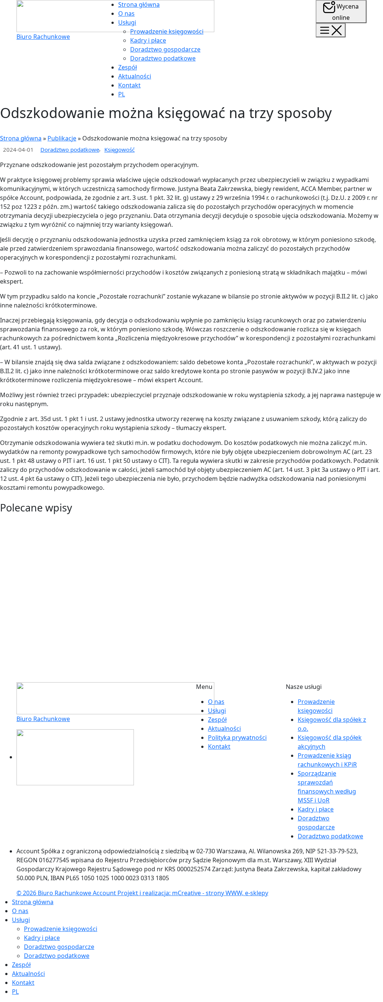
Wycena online (345, 12)
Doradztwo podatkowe (163, 58)
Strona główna (139, 4)
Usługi (127, 22)
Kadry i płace (148, 40)
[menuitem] (121, 94)
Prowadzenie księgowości (166, 31)
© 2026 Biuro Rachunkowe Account (66, 893)
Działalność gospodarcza (136, 652)
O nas (126, 13)
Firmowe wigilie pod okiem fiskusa (67, 638)
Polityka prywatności (237, 737)
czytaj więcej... (20, 567)
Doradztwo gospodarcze (165, 49)
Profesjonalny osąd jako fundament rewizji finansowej (104, 587)
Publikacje (62, 138)
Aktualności (134, 76)
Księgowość (119, 149)
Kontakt (129, 85)
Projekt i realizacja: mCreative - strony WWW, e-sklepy (192, 893)
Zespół (127, 67)
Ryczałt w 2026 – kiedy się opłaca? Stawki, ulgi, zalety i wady (115, 536)
